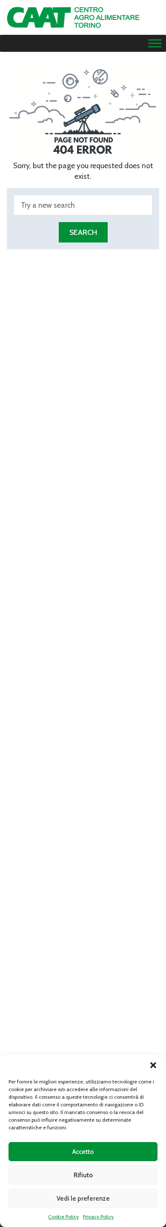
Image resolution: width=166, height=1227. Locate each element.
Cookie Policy (63, 1216)
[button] (153, 1065)
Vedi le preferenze (83, 1198)
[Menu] (155, 43)
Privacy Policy (98, 1216)
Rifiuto (83, 1175)
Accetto (83, 1152)
